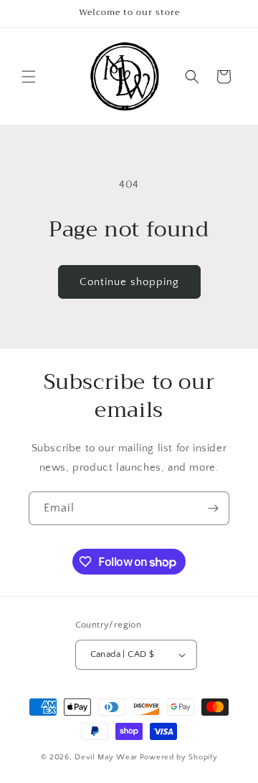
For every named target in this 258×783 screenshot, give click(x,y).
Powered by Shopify (179, 757)
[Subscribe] (213, 508)
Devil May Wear (106, 757)
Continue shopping (129, 282)
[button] (28, 76)
